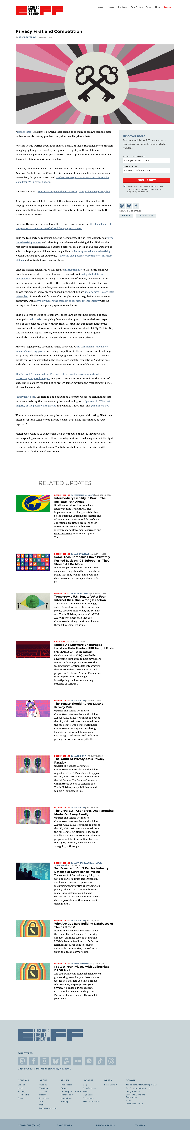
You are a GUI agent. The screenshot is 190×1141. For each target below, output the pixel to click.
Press (20, 1098)
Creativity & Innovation (71, 1091)
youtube (66, 1061)
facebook (33, 1061)
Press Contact (110, 1085)
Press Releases (89, 1088)
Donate (167, 7)
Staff (41, 1105)
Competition (146, 215)
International (66, 1098)
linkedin (89, 1061)
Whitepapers (88, 1098)
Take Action (137, 7)
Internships (44, 1098)
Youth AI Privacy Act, (71, 614)
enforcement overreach (83, 530)
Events (85, 1091)
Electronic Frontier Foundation (39, 12)
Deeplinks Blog (62, 495)
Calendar (43, 1085)
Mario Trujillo (81, 554)
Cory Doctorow (27, 37)
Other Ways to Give (134, 1104)
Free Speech (66, 1085)
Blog (85, 1085)
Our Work (122, 7)
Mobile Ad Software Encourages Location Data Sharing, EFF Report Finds (84, 646)
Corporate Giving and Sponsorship (135, 1096)
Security (21, 1091)
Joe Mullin (79, 701)
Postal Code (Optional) (133, 156)
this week (65, 607)
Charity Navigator (60, 1068)
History (42, 1095)
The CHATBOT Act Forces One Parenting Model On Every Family (84, 812)
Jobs (41, 1101)
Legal (20, 1088)
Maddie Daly (80, 756)
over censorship (63, 533)
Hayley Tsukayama (83, 964)
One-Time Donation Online (138, 1088)
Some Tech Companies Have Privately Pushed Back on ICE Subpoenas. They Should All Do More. (82, 560)
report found (68, 676)
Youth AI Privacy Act (65, 787)
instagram (44, 1061)
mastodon (22, 1061)
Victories (43, 1091)
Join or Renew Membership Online (141, 1085)
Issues (111, 7)
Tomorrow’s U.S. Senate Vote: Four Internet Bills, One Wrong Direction (80, 598)
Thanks (140, 1125)
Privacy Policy (105, 1125)
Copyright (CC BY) (29, 1125)
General (21, 1085)
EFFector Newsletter (92, 1101)
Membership (23, 1095)
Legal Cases (88, 1095)
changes (80, 512)
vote (56, 607)
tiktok (100, 1061)
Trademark (64, 1125)
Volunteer (43, 1088)
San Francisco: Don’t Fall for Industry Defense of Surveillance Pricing (81, 870)
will (95, 603)
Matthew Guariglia (84, 863)
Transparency (67, 1095)
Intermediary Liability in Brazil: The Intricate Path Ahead (80, 499)
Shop (157, 7)
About (101, 7)
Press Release (61, 642)
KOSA (82, 610)
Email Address (130, 166)
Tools (148, 7)
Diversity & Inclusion (48, 1108)
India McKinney (82, 594)
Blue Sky (55, 1061)
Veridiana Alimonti (84, 495)
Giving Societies (133, 1091)
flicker (77, 1061)
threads (111, 1061)
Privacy (125, 215)
